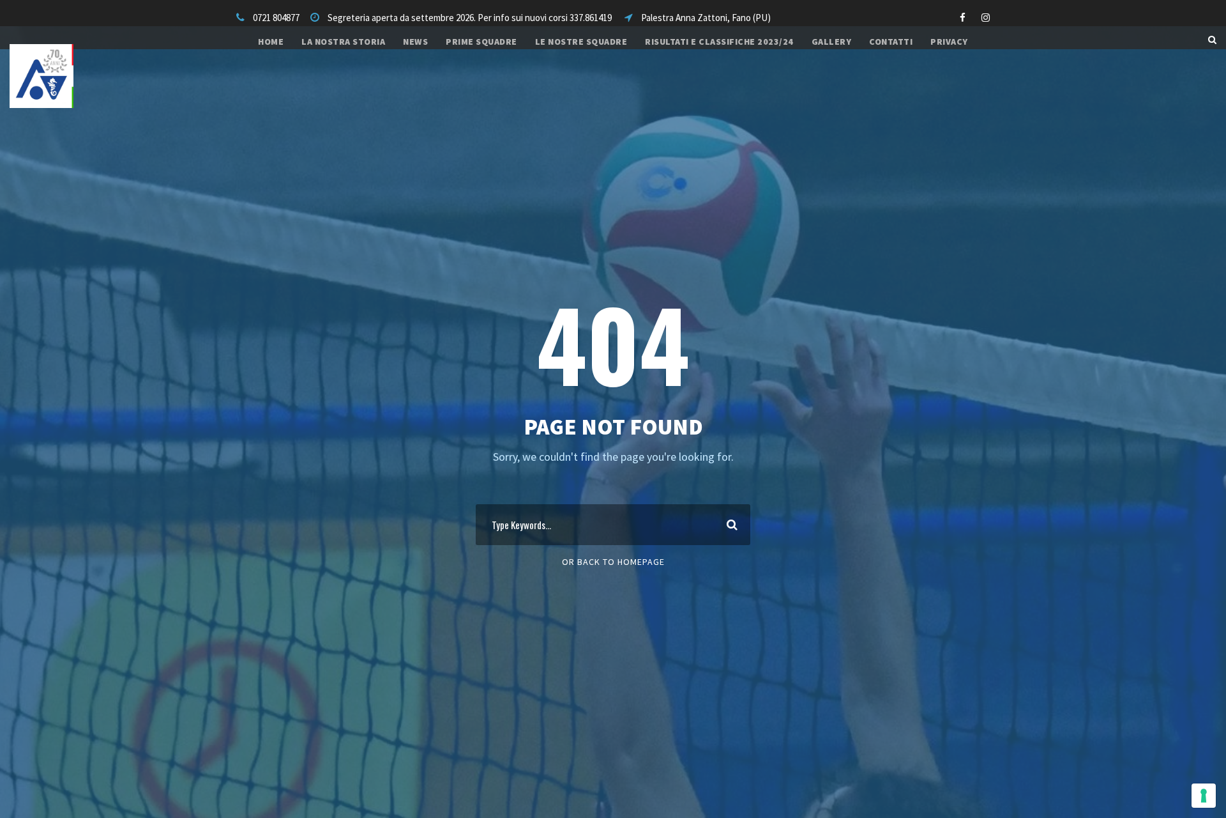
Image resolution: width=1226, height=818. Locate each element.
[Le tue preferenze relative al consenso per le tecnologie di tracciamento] (1204, 795)
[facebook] (962, 18)
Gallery (832, 41)
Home (271, 41)
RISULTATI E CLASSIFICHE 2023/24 (719, 41)
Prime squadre (481, 41)
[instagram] (985, 18)
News (415, 41)
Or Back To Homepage (613, 561)
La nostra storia (343, 41)
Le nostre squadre (581, 41)
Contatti (890, 41)
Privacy (949, 41)
